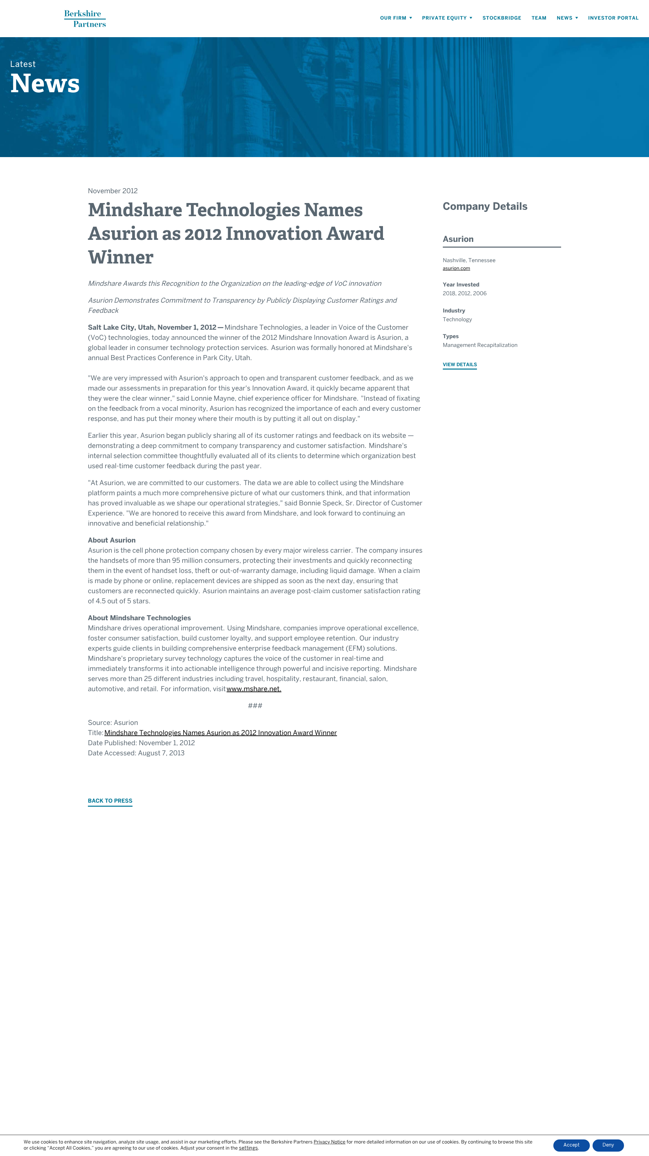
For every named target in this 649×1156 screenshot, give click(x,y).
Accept (571, 1145)
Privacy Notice (329, 1142)
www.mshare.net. (253, 689)
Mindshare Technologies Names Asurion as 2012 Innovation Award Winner (220, 733)
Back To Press (110, 801)
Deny (608, 1145)
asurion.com (456, 269)
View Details (460, 365)
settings (248, 1148)
